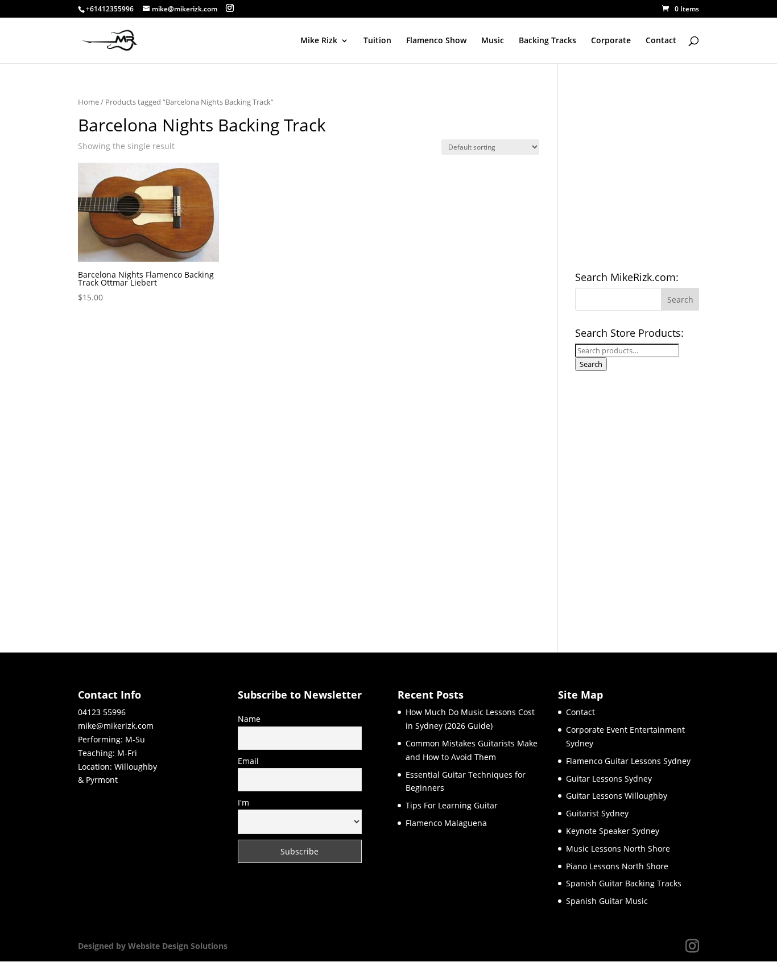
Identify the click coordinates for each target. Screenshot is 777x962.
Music (492, 41)
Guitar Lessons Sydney (609, 778)
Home (88, 102)
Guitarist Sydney (597, 813)
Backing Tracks (547, 41)
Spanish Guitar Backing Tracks (623, 883)
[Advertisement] (660, 502)
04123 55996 (102, 712)
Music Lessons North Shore (618, 848)
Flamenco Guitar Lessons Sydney (628, 760)
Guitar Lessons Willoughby (616, 795)
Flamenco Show (436, 41)
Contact (661, 41)
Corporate (611, 41)
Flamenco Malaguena (446, 823)
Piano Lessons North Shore (617, 866)
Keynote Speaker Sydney (612, 830)
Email (248, 760)
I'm (243, 802)
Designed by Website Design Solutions (153, 945)
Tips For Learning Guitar (452, 805)
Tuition (377, 41)
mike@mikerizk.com (116, 725)
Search (591, 364)
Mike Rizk (318, 41)
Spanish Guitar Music (607, 900)
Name (249, 718)
